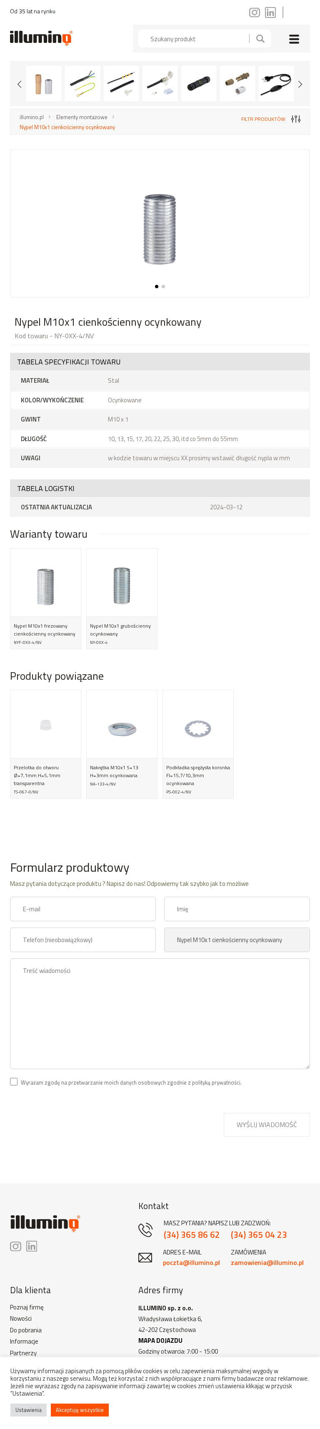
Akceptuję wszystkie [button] (80, 1410)
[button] (156, 286)
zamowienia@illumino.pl (267, 1262)
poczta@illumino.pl (191, 1262)
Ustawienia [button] (28, 1410)
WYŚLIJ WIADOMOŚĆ (267, 1125)
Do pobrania (26, 1330)
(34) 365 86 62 (192, 1234)
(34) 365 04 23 (259, 1234)
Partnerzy (23, 1353)
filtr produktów (263, 119)
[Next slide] (300, 83)
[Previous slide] (19, 83)
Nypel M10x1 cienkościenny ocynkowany (67, 127)
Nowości (21, 1318)
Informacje (24, 1341)
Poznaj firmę (27, 1307)
